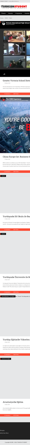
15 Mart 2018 (7, 159)
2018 (6, 18)
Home (1, 18)
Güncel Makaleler (5, 296)
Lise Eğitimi (12, 296)
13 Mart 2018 (7, 219)
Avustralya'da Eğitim (6, 358)
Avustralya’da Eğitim (13, 402)
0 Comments (7, 93)
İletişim (2, 430)
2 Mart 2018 (7, 279)
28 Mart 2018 (7, 83)
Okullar (3, 22)
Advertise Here (4, 433)
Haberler (3, 175)
